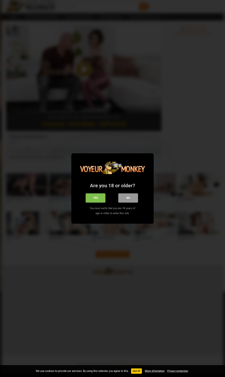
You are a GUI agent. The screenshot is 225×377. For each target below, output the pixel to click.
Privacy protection (177, 371)
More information (155, 371)
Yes (95, 197)
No (128, 197)
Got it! (136, 371)
